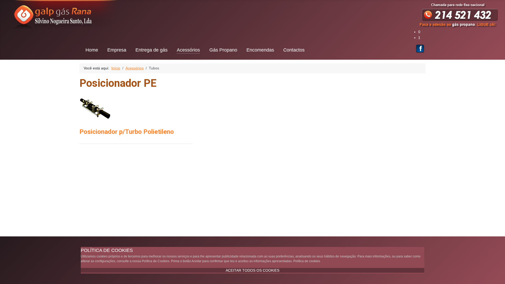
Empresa (116, 50)
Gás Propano (223, 50)
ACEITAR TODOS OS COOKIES (252, 270)
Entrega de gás (151, 50)
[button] (461, 32)
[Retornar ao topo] (496, 275)
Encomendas (260, 50)
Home (91, 50)
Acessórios (188, 50)
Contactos (294, 50)
